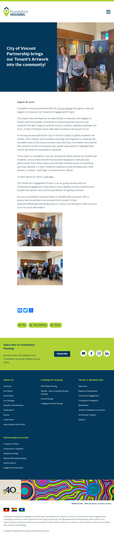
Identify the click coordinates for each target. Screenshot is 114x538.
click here (48, 177)
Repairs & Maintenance (87, 391)
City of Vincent (65, 109)
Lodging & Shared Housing (52, 404)
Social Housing (47, 399)
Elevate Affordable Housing (14, 458)
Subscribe (62, 354)
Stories (6, 415)
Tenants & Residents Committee (91, 410)
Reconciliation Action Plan (14, 424)
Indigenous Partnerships (13, 468)
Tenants (57, 325)
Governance (8, 396)
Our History (8, 391)
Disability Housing (10, 453)
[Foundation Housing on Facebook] (91, 353)
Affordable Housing (49, 386)
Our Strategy (8, 401)
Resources (82, 386)
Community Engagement (88, 396)
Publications (8, 410)
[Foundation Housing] (15, 12)
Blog (23, 325)
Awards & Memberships (13, 405)
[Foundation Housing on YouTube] (83, 353)
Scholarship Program (87, 415)
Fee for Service (9, 463)
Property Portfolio (11, 444)
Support (81, 420)
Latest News (8, 420)
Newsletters (83, 405)
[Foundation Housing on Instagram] (99, 353)
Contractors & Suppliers (13, 449)
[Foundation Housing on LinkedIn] (107, 353)
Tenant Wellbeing (39, 325)
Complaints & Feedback (88, 401)
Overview (7, 386)
